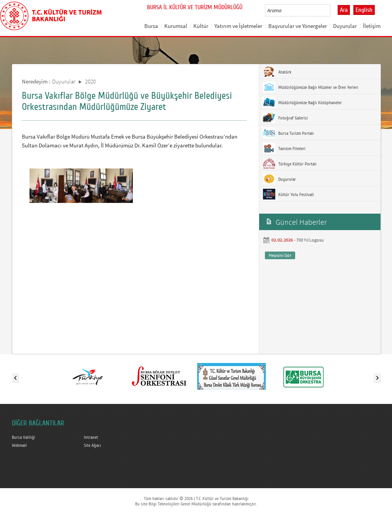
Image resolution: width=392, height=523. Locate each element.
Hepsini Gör (280, 255)
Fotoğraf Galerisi (292, 118)
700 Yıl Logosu (310, 240)
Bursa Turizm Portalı (295, 133)
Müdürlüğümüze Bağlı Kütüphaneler (309, 102)
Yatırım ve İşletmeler (238, 25)
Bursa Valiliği (23, 437)
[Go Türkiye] (88, 376)
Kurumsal (175, 25)
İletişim (372, 25)
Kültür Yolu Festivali (295, 194)
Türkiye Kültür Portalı (297, 164)
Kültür (200, 25)
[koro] (231, 376)
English (364, 10)
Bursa (151, 25)
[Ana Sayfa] (50, 14)
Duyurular (345, 25)
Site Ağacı (92, 445)
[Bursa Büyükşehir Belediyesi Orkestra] (304, 376)
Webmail (19, 445)
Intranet (91, 437)
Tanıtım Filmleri (291, 148)
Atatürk (284, 72)
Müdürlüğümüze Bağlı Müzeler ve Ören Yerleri (317, 87)
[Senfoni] (159, 376)
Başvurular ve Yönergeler (297, 25)
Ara (344, 10)
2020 (90, 81)
